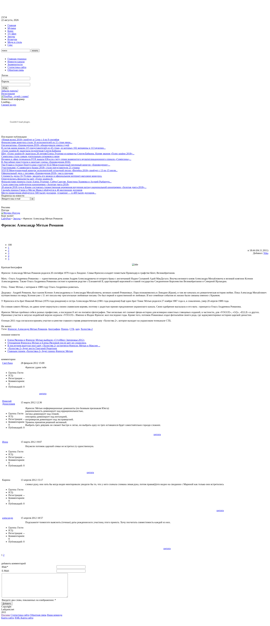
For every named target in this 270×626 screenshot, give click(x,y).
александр (7, 518)
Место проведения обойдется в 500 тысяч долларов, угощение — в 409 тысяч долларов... (48, 193)
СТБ (72, 329)
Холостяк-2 (87, 329)
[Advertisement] (58, 8)
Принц (64, 329)
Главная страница (17, 59)
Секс (10, 45)
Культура (12, 39)
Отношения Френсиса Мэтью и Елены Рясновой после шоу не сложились (47, 342)
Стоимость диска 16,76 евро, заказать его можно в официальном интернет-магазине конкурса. (51, 176)
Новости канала (16, 61)
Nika (265, 253)
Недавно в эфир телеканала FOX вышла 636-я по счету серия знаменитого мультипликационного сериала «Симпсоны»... (66, 159)
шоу (77, 329)
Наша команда (54, 615)
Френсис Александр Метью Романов (27, 329)
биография (54, 329)
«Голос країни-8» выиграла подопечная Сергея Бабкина (31, 150)
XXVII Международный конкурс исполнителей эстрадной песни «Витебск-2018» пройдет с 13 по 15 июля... (59, 170)
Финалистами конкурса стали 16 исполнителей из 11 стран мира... (36, 142)
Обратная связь (16, 70)
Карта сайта (7, 617)
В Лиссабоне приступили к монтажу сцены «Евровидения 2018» (36, 162)
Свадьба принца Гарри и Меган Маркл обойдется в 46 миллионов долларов (41, 190)
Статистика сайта (17, 67)
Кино (10, 31)
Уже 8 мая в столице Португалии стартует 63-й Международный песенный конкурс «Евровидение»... (55, 164)
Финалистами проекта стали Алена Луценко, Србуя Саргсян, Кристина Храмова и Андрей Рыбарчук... (56, 181)
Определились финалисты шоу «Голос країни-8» (27, 178)
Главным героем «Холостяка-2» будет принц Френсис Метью (40, 351)
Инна (5, 442)
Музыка (12, 28)
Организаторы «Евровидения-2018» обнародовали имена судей (35, 145)
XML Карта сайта (24, 617)
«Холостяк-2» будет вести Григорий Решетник (32, 348)
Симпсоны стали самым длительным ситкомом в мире (30, 156)
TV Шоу (12, 33)
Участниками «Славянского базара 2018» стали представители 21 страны (40, 167)
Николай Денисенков (8, 402)
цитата (42, 393)
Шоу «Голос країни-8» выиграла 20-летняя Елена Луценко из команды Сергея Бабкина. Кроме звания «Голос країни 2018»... (67, 153)
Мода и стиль (15, 42)
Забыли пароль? (9, 90)
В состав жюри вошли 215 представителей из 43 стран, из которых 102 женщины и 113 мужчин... (53, 148)
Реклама (5, 615)
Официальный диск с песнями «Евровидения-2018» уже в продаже (37, 173)
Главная (12, 25)
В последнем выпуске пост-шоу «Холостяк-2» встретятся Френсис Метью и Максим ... (54, 345)
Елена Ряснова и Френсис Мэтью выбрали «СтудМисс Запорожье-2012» (46, 340)
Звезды (11, 36)
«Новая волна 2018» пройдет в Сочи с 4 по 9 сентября (30, 139)
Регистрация (8, 93)
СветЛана (7, 363)
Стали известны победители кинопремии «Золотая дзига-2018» (35, 184)
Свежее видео (8, 104)
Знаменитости (15, 64)
